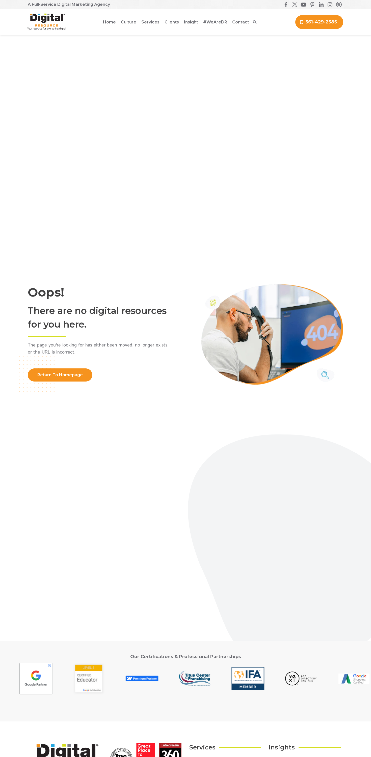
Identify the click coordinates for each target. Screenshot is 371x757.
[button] (128, 22)
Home (109, 22)
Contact (240, 22)
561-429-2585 (321, 22)
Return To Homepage (60, 374)
